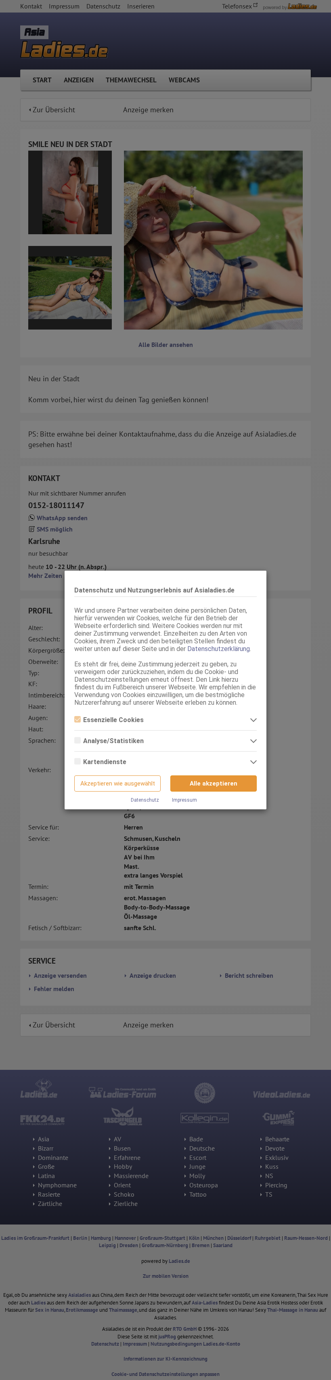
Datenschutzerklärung (218, 649)
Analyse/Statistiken (113, 741)
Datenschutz (145, 800)
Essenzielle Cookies (113, 720)
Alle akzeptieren (213, 783)
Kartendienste (104, 762)
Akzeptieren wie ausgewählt (117, 783)
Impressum (184, 800)
